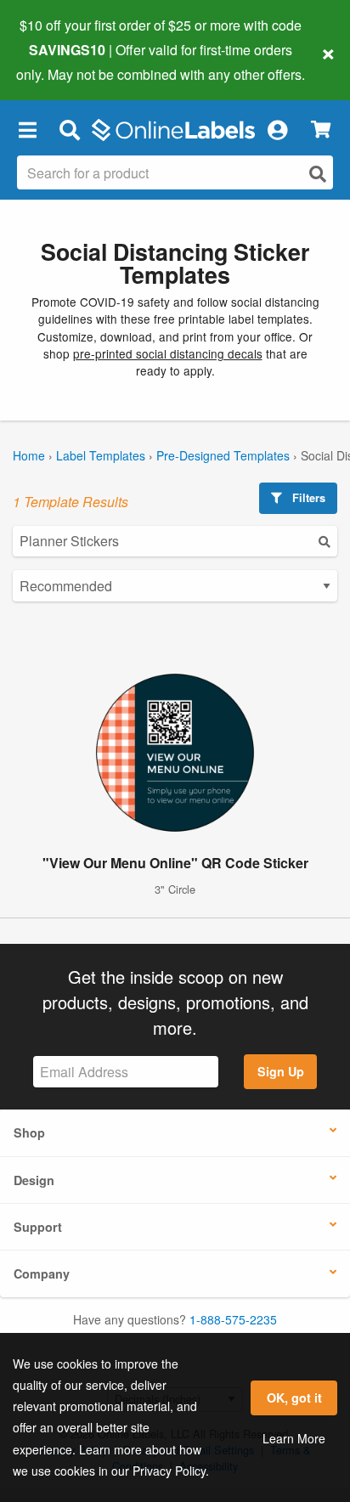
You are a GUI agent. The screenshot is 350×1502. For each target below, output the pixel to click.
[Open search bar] (69, 130)
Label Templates (100, 455)
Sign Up (280, 1071)
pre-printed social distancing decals (167, 353)
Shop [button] (29, 1132)
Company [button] (42, 1273)
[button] (27, 130)
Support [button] (38, 1226)
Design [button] (34, 1180)
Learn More (293, 1438)
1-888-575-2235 (233, 1319)
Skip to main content (61, 61)
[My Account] (277, 130)
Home (29, 455)
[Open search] (317, 173)
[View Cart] (320, 129)
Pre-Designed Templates (223, 455)
